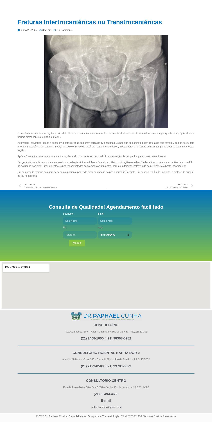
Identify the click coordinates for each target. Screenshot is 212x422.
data (100, 227)
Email (101, 214)
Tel (64, 227)
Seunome (68, 214)
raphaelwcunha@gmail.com (106, 407)
